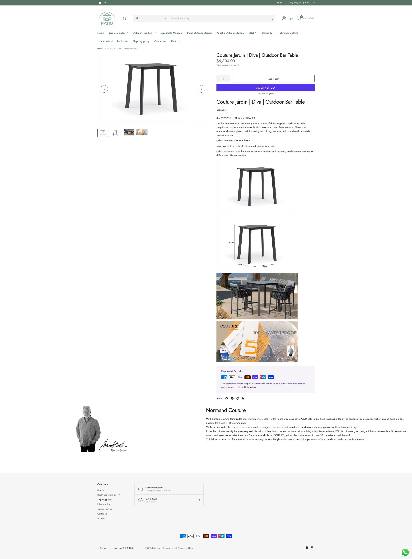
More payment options (266, 93)
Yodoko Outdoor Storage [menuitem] (230, 33)
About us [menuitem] (175, 41)
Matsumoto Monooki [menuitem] (171, 33)
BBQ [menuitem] (251, 33)
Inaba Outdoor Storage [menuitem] (199, 33)
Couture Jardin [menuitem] (117, 33)
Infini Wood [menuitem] (106, 41)
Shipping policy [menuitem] (141, 41)
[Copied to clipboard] (243, 398)
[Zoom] (202, 58)
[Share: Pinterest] (238, 398)
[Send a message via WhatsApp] (405, 552)
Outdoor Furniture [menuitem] (142, 33)
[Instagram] (105, 2)
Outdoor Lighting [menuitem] (289, 33)
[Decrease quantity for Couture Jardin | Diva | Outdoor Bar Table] (219, 79)
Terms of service (104, 508)
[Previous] (104, 89)
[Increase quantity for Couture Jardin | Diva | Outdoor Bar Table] (227, 79)
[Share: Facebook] (227, 398)
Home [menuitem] (100, 33)
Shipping (219, 65)
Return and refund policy (108, 494)
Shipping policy (104, 499)
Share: (219, 398)
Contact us (102, 513)
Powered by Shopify (186, 548)
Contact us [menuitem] (160, 41)
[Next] (201, 89)
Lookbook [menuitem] (122, 41)
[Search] (271, 18)
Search (100, 490)
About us (101, 518)
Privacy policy (103, 504)
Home (99, 49)
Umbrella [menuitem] (267, 33)
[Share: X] (232, 398)
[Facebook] (100, 2)
